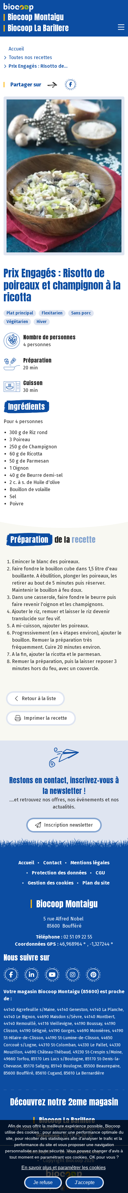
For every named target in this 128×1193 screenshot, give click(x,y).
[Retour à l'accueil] (27, 7)
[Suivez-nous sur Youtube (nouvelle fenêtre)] (52, 974)
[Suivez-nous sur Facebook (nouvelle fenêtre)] (11, 974)
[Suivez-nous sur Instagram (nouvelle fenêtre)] (72, 974)
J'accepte (85, 1182)
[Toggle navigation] (121, 29)
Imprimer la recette (45, 718)
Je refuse (43, 1182)
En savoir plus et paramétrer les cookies (63, 1167)
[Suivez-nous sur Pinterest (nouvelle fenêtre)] (93, 974)
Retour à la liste (39, 698)
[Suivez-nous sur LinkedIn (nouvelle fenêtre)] (31, 974)
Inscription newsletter (68, 825)
